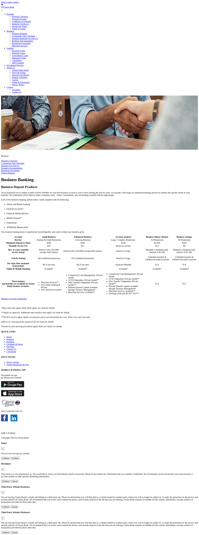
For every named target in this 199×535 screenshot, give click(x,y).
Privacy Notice (12, 362)
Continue (5, 458)
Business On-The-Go (10, 166)
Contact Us (17, 92)
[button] (2, 5)
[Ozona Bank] (7, 7)
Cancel (14, 481)
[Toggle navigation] (2, 10)
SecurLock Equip (19, 26)
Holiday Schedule (19, 77)
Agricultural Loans (20, 55)
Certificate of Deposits (21, 21)
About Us (10, 68)
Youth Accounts (19, 29)
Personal (10, 14)
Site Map (10, 347)
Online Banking (8, 173)
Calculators (17, 60)
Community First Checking (23, 36)
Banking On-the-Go (20, 24)
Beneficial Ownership (21, 43)
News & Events (18, 72)
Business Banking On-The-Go (25, 38)
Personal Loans (18, 51)
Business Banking (19, 33)
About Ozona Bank (20, 70)
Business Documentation (22, 41)
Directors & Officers (20, 75)
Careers (15, 80)
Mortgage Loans (19, 58)
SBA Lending (18, 63)
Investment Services (15, 65)
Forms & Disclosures (21, 82)
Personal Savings (19, 19)
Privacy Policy (18, 85)
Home (9, 337)
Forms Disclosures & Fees (17, 365)
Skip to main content (10, 2)
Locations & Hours (14, 344)
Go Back (15, 458)
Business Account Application (14, 299)
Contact (9, 87)
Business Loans (18, 53)
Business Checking (9, 161)
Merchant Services (20, 46)
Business (10, 31)
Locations (16, 90)
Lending (10, 48)
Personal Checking (20, 16)
